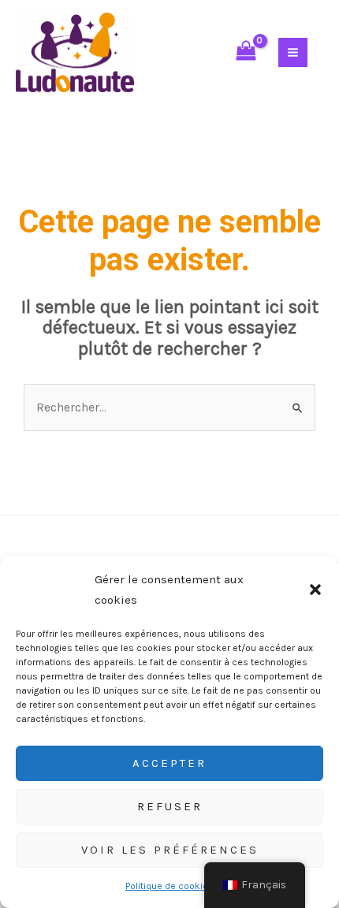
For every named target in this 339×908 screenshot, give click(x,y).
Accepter (169, 763)
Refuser (170, 806)
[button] (315, 589)
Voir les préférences (170, 850)
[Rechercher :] (169, 407)
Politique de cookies (169, 885)
